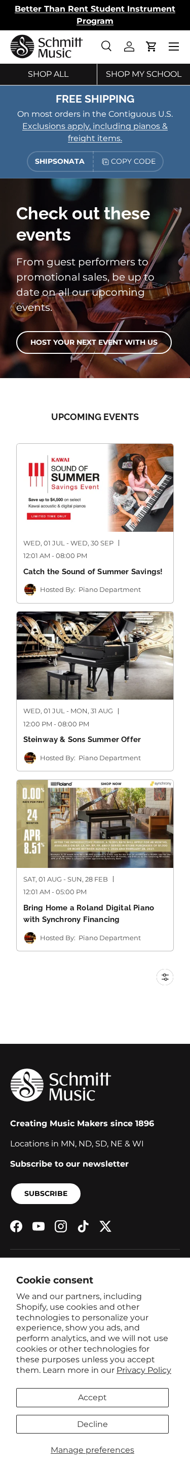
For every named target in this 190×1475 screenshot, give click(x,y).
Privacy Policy (144, 1370)
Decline (92, 1424)
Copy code (133, 161)
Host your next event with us (94, 342)
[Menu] (174, 46)
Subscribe (45, 1193)
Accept (92, 1397)
